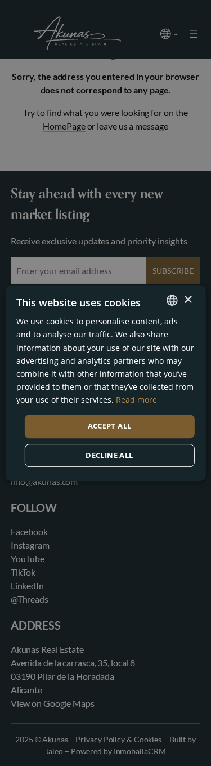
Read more (136, 399)
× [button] (187, 300)
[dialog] (105, 383)
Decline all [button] (109, 455)
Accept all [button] (110, 426)
